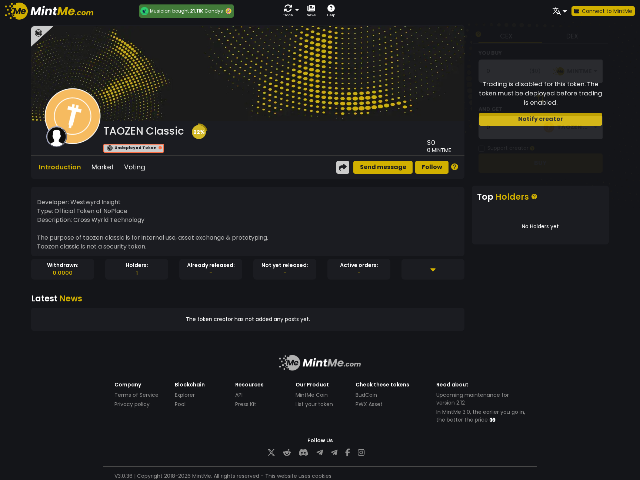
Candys (213, 11)
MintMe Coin (312, 395)
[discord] (303, 452)
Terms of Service (136, 395)
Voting (134, 167)
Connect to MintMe (607, 11)
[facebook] (347, 452)
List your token (314, 404)
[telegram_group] (319, 452)
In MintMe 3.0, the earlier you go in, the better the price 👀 (480, 415)
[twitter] (271, 452)
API (239, 395)
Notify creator (540, 119)
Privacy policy (132, 404)
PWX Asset (369, 404)
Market (102, 167)
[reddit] (287, 452)
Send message (383, 167)
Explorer (185, 395)
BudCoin (366, 395)
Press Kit (245, 404)
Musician (160, 11)
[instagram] (361, 452)
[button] (289, 10)
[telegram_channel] (334, 452)
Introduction (60, 167)
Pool (180, 404)
